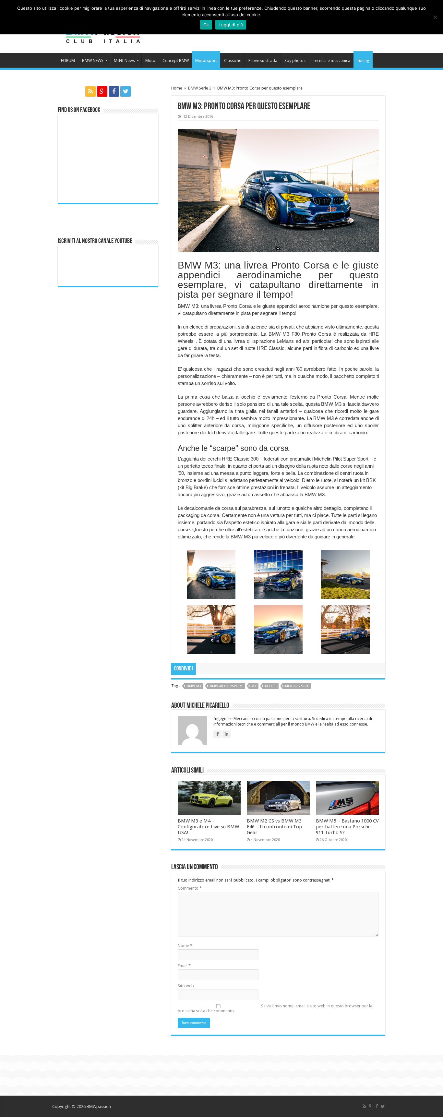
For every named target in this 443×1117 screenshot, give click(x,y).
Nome (185, 945)
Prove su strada (262, 60)
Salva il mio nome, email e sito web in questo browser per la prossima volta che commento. (275, 1008)
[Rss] (90, 91)
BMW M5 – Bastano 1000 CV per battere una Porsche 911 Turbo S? (347, 826)
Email (184, 965)
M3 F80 (270, 686)
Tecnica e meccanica (331, 60)
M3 (253, 686)
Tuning (363, 60)
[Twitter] (125, 91)
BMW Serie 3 (199, 88)
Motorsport (206, 60)
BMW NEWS (92, 60)
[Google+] (102, 91)
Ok (206, 24)
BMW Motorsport (226, 686)
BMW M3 (194, 686)
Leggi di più (231, 24)
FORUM (68, 60)
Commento (190, 888)
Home (176, 88)
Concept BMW (175, 60)
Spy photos (294, 60)
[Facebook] (114, 91)
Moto (150, 60)
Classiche (232, 60)
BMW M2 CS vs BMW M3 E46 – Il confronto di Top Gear (274, 826)
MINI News (124, 60)
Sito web (186, 985)
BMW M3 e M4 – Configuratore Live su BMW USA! (208, 826)
